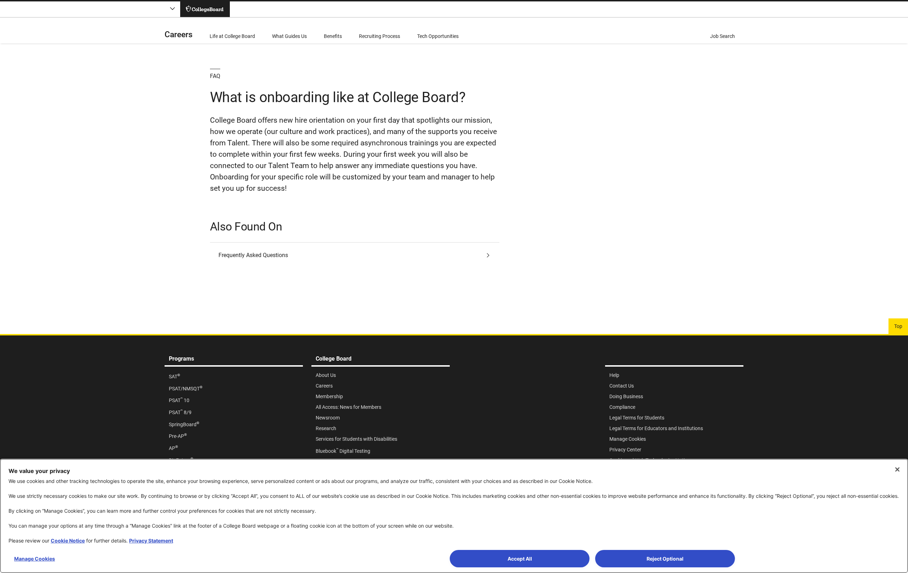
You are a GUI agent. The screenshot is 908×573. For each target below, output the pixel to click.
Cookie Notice (68, 541)
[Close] (897, 469)
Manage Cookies (34, 559)
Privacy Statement (151, 541)
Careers (179, 34)
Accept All (520, 559)
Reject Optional (665, 559)
